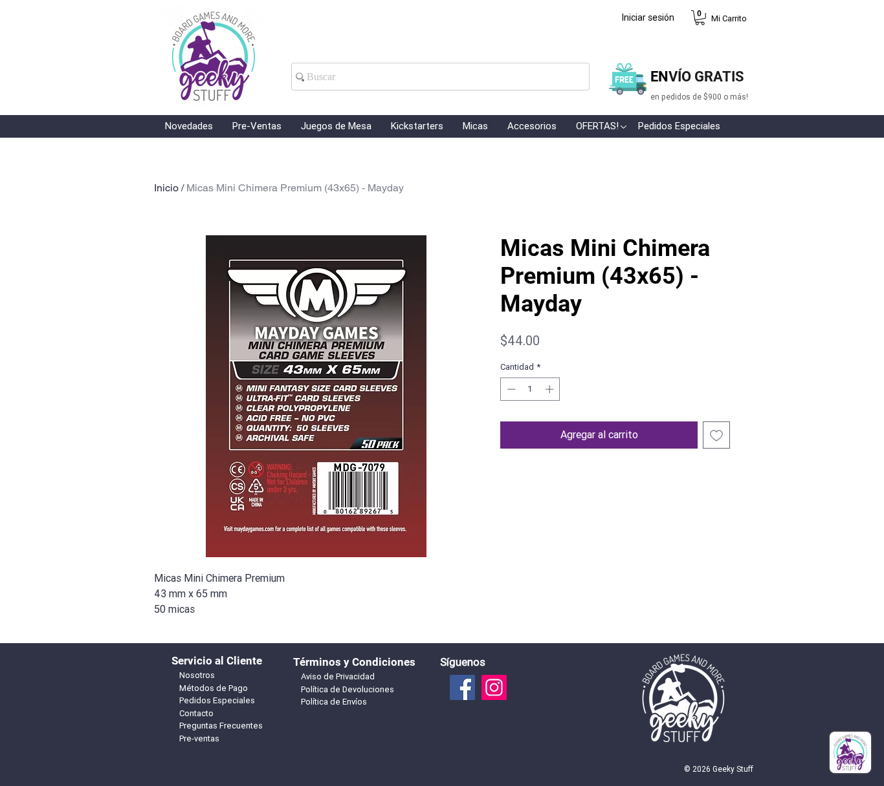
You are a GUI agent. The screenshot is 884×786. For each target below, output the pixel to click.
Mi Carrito (729, 18)
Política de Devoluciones (347, 689)
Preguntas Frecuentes (221, 725)
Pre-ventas (199, 738)
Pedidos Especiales (217, 700)
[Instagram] (494, 687)
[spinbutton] (530, 389)
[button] (700, 17)
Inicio (166, 188)
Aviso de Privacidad (338, 676)
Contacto (196, 713)
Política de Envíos (334, 701)
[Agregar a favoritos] (716, 435)
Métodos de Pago (213, 688)
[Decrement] (510, 389)
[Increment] (550, 389)
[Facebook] (462, 687)
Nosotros (197, 675)
